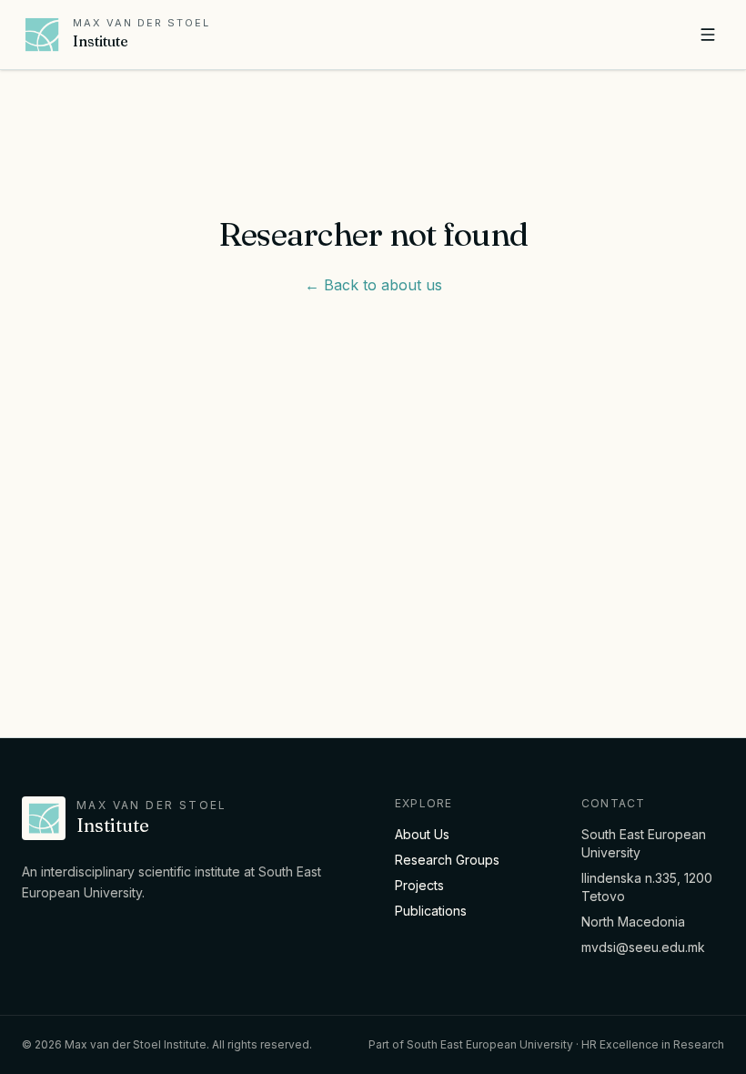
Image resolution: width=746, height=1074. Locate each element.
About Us (422, 834)
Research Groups (447, 859)
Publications (431, 910)
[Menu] (707, 34)
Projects (419, 885)
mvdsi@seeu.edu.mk (643, 947)
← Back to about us (373, 285)
